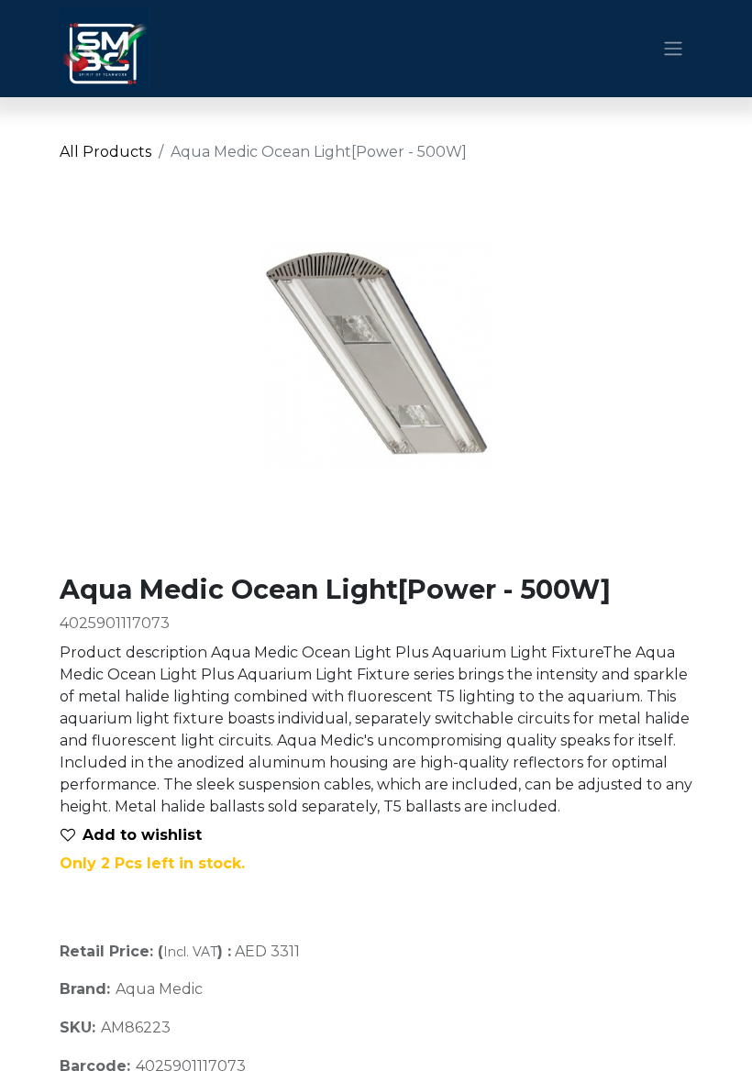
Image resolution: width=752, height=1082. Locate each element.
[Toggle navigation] (673, 49)
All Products (105, 151)
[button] (138, 835)
